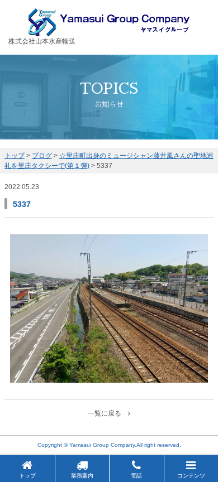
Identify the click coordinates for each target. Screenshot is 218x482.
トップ (27, 476)
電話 (136, 476)
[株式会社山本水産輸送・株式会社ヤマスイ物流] (109, 31)
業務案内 (82, 476)
